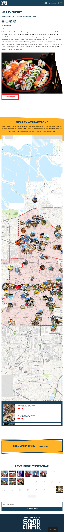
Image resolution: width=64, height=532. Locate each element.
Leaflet (46, 400)
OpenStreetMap (52, 400)
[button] (22, 223)
